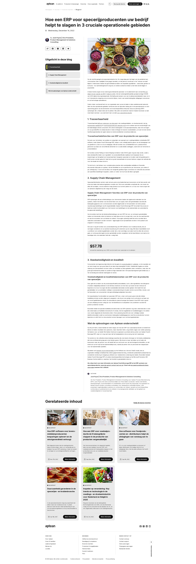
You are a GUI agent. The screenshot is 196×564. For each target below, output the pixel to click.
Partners (101, 4)
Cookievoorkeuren (75, 559)
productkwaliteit (126, 264)
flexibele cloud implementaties (105, 350)
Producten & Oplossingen (71, 4)
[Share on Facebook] (53, 48)
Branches (83, 4)
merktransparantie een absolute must (115, 125)
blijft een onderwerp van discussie (107, 123)
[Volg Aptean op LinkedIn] (147, 526)
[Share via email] (68, 48)
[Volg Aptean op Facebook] (140, 526)
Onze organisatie (92, 4)
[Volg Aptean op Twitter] (144, 526)
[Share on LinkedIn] (63, 48)
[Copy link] (47, 48)
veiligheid (135, 264)
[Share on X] (58, 48)
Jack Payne (57, 38)
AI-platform (59, 4)
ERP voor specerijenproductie (123, 113)
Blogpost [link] (78, 9)
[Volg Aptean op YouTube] (150, 526)
